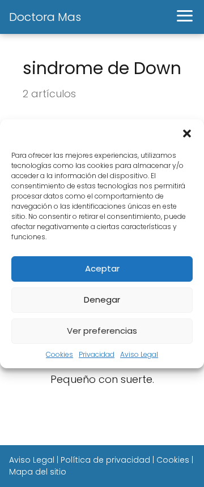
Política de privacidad (105, 460)
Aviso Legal (139, 354)
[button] (187, 133)
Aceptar (102, 268)
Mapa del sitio (37, 471)
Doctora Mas (45, 17)
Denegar (102, 299)
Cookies (59, 354)
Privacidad (96, 354)
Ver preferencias (102, 331)
